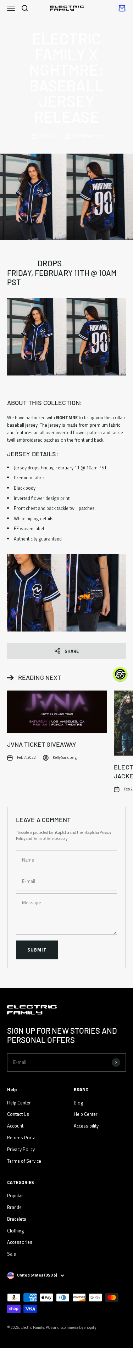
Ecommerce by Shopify (78, 1327)
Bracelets (16, 1218)
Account (15, 1125)
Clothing (15, 1230)
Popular (15, 1195)
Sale (11, 1253)
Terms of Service (45, 838)
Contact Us (18, 1114)
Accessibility (86, 1125)
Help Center (19, 1102)
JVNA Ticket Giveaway (41, 744)
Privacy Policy (21, 1149)
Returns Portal (22, 1137)
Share (72, 651)
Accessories (19, 1242)
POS (49, 1327)
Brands (14, 1207)
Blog (78, 1102)
